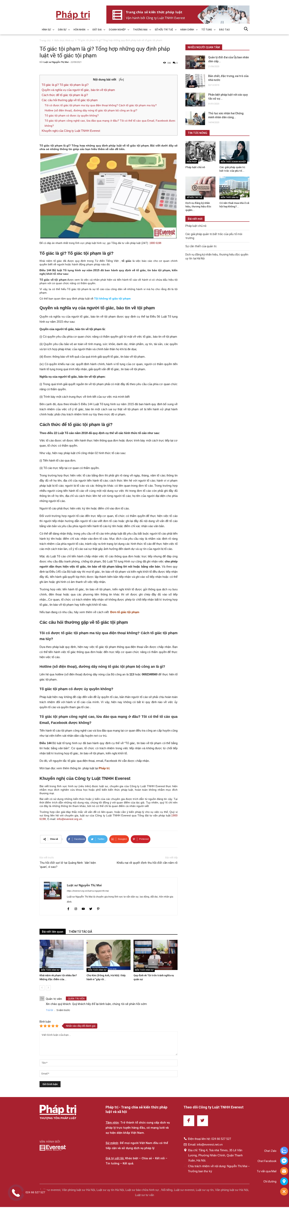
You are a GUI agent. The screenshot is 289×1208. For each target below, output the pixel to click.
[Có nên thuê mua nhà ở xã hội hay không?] (234, 187)
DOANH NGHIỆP (117, 29)
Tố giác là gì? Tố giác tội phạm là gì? (65, 84)
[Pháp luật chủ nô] (200, 151)
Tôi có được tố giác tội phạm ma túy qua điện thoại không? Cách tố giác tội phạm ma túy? (101, 105)
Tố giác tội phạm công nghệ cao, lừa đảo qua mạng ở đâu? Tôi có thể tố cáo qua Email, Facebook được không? (110, 123)
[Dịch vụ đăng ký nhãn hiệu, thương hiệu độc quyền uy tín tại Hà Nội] (200, 187)
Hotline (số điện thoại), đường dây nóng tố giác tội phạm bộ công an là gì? (91, 110)
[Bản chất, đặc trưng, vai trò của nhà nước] (195, 81)
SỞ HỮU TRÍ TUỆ (164, 29)
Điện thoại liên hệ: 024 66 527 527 (209, 1138)
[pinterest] (98, 909)
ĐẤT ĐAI (97, 29)
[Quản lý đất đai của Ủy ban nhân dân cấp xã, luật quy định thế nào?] (195, 62)
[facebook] (68, 909)
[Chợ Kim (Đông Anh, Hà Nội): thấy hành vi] (109, 955)
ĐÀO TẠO (224, 29)
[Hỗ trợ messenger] (284, 1161)
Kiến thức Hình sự (50, 970)
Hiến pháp (192, 162)
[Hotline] (284, 1171)
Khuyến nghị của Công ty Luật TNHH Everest (71, 130)
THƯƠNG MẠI (140, 29)
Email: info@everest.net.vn (205, 1144)
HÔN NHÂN (79, 29)
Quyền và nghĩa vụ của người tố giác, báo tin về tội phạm (78, 90)
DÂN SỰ (62, 29)
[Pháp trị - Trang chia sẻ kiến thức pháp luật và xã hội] (58, 1113)
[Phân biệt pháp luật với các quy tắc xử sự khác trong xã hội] (195, 99)
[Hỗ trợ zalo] (284, 1151)
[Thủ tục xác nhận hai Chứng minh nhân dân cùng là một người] (195, 118)
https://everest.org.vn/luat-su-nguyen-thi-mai (88, 891)
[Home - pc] (177, 14)
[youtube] (83, 909)
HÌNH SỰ (46, 29)
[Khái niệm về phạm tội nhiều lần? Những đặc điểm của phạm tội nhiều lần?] (62, 955)
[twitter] (91, 909)
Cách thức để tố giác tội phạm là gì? (65, 95)
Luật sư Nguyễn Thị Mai (56, 61)
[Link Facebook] (189, 1120)
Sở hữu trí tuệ (194, 197)
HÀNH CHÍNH (187, 29)
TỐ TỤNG (206, 29)
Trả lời (49, 1010)
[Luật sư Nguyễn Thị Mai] (53, 896)
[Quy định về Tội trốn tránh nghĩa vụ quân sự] (155, 955)
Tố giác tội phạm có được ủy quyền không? (72, 115)
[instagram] (76, 909)
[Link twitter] (202, 1120)
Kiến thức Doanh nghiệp (233, 162)
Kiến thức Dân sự (229, 197)
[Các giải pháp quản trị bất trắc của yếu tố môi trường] (234, 151)
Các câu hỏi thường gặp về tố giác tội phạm (70, 100)
